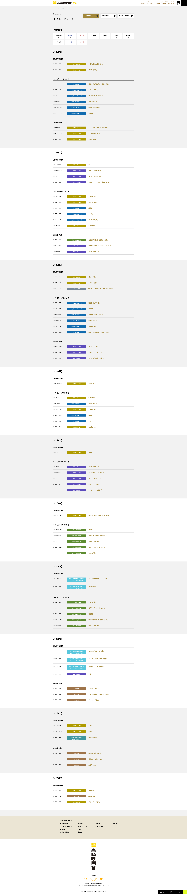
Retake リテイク (93, 90)
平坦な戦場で (92, 102)
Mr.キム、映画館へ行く (95, 176)
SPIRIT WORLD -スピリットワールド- (100, 246)
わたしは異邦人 (93, 252)
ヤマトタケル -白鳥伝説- (96, 666)
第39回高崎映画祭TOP (66, 820)
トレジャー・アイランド (95, 352)
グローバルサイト (171, 3)
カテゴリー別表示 (124, 16)
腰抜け (90, 208)
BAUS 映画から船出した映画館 (98, 127)
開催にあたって (150, 2)
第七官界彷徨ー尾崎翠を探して (98, 535)
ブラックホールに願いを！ (96, 96)
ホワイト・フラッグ (94, 346)
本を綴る (91, 790)
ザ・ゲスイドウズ (93, 700)
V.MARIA (91, 226)
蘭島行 (90, 731)
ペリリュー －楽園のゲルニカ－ (98, 578)
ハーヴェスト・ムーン (94, 170)
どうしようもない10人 (95, 759)
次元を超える (92, 70)
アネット (91, 674)
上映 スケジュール (170, 892)
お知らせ (157, 2)
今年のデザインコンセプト (67, 826)
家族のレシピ (92, 586)
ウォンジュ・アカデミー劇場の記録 (99, 182)
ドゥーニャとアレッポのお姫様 (97, 659)
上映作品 (173, 2)
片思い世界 (92, 765)
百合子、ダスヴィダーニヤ (96, 547)
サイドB (91, 113)
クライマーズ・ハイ (94, 688)
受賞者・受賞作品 (165, 2)
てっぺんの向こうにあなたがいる (98, 694)
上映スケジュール (144, 3)
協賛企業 (164, 3)
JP (179, 2)
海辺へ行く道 (92, 383)
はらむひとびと (93, 220)
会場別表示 (105, 16)
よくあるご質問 (99, 826)
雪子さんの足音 (93, 541)
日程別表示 (88, 16)
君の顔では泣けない (95, 753)
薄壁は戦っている (94, 107)
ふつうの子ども (93, 283)
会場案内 (158, 3)
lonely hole (92, 737)
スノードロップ (93, 202)
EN (179, 3)
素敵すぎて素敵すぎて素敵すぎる (98, 84)
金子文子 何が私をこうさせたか (98, 240)
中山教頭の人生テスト (95, 64)
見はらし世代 (92, 139)
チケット (152, 3)
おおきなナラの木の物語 (96, 651)
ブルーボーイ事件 (94, 802)
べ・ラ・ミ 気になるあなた (96, 358)
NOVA (90, 214)
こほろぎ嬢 (92, 553)
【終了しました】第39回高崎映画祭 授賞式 (100, 289)
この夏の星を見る (94, 133)
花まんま (91, 452)
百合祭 (90, 530)
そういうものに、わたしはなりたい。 (99, 515)
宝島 (90, 725)
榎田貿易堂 (92, 796)
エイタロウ (92, 196)
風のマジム (92, 277)
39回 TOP (142, 2)
